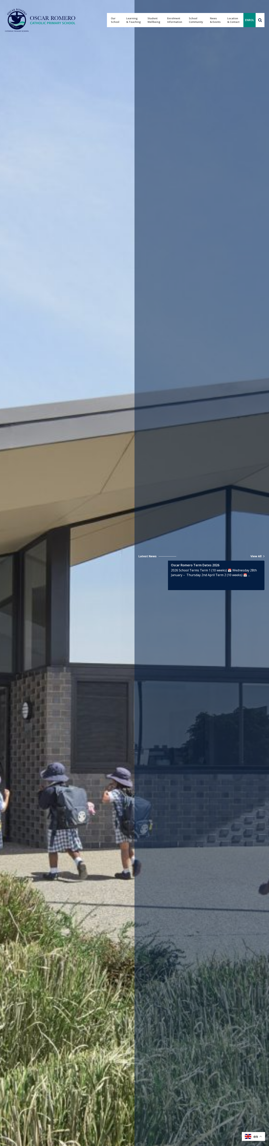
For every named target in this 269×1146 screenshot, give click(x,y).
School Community (196, 20)
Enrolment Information (174, 20)
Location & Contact (233, 20)
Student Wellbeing (153, 20)
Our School (115, 20)
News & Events (215, 20)
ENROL (249, 20)
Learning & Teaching (133, 20)
